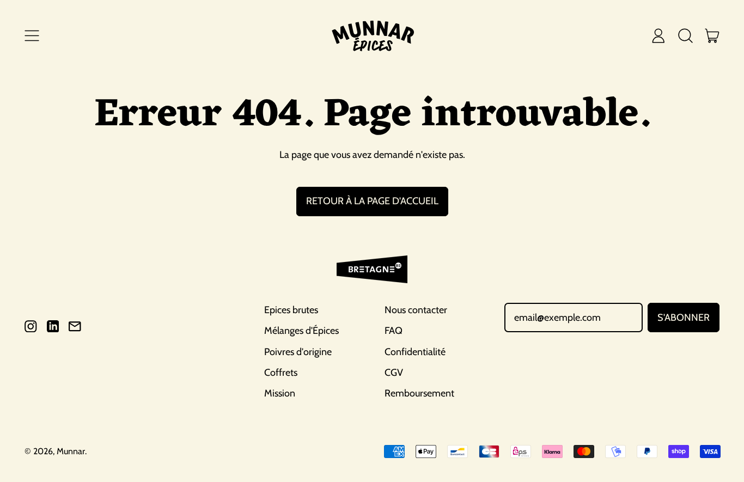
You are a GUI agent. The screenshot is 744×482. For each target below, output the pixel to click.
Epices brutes (291, 310)
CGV (394, 373)
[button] (685, 35)
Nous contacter (416, 310)
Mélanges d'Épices (301, 331)
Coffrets (280, 373)
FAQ (394, 331)
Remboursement (419, 393)
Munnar (71, 451)
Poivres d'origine (298, 352)
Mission (279, 393)
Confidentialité (415, 352)
